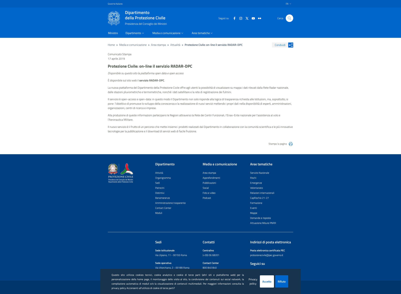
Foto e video (209, 193)
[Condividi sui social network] (290, 45)
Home (111, 45)
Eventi (253, 208)
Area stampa (158, 45)
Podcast (207, 198)
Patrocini (159, 188)
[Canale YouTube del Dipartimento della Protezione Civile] (252, 18)
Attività (159, 173)
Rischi (253, 178)
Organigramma (163, 178)
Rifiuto (282, 281)
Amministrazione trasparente (170, 203)
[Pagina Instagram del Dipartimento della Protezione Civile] (239, 18)
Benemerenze (162, 198)
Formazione (256, 203)
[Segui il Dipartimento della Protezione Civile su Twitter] (246, 18)
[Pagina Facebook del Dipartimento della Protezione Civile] (233, 18)
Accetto (266, 281)
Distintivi (159, 193)
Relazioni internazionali (262, 193)
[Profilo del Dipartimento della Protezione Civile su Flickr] (258, 18)
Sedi (157, 183)
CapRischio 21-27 (259, 198)
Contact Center (163, 208)
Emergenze (256, 183)
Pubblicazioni (209, 183)
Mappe (253, 213)
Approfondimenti (211, 178)
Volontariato (256, 188)
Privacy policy (253, 281)
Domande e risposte (260, 218)
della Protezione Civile (145, 15)
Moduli (158, 213)
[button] (289, 18)
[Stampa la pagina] (290, 143)
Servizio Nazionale (259, 173)
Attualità (175, 45)
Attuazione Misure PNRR (263, 223)
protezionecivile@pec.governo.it (266, 255)
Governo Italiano (115, 3)
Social (206, 188)
